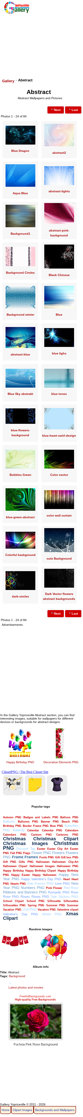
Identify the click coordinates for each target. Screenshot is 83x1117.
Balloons (9, 821)
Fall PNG (16, 853)
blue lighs (59, 353)
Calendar (33, 830)
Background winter (20, 314)
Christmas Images (25, 843)
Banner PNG (50, 821)
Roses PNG (40, 896)
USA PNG (29, 909)
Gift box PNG (69, 857)
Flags (26, 853)
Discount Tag (25, 848)
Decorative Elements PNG (61, 762)
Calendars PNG (14, 834)
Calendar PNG (52, 830)
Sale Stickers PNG (64, 896)
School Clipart (13, 901)
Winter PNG (52, 914)
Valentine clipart (67, 909)
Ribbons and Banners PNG (25, 892)
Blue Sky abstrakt (20, 394)
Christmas (14, 838)
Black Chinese (59, 275)
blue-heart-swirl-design (59, 435)
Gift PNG (9, 861)
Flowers (58, 853)
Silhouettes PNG (14, 905)
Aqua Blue (20, 193)
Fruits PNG (46, 857)
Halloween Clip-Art (65, 861)
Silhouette (54, 901)
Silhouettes (70, 901)
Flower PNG (41, 853)
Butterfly (18, 830)
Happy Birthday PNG (20, 762)
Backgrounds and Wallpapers (54, 1110)
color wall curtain (59, 515)
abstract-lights (59, 191)
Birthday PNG (12, 825)
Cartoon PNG (41, 834)
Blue (59, 314)
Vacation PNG (47, 909)
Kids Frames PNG (40, 883)
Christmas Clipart (55, 838)
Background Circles (20, 272)
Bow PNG (56, 825)
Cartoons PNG (67, 834)
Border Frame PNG (36, 825)
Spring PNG (36, 905)
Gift (57, 857)
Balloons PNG (28, 821)
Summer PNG (55, 905)
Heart (66, 879)
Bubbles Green (20, 474)
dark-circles (20, 596)
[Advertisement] (41, 44)
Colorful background (20, 555)
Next (57, 110)
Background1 (20, 233)
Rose (74, 892)
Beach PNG (70, 821)
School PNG (35, 901)
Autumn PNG (12, 817)
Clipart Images (22, 1110)
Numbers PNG (32, 888)
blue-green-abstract (20, 517)
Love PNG (62, 883)
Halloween (43, 861)
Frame (17, 857)
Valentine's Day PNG (20, 914)
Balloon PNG (69, 817)
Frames (31, 857)
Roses (25, 896)
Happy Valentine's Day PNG (41, 879)
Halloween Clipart (15, 866)
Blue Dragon (20, 150)
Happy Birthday (13, 870)
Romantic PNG (58, 892)
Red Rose (71, 888)
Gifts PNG (26, 861)
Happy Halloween (44, 875)
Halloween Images (42, 866)
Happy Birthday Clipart (40, 870)
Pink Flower (54, 888)
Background (17, 976)
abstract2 (59, 152)
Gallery (8, 81)
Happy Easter (20, 875)
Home (5, 1110)
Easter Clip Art (57, 848)
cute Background (59, 558)
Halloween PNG (67, 866)
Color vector (59, 474)
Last (75, 110)
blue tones (59, 394)
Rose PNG (11, 896)
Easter (41, 848)
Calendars (71, 830)
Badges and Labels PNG (40, 817)
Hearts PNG (18, 883)
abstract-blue (20, 354)
